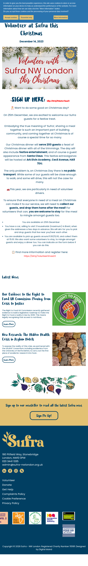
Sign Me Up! (43, 415)
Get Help (7, 489)
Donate (7, 485)
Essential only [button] (26, 17)
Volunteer (8, 480)
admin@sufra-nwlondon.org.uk (22, 464)
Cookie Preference (14, 498)
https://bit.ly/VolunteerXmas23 (58, 101)
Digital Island (45, 549)
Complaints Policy (13, 494)
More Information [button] (60, 17)
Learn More (9, 324)
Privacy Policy (10, 503)
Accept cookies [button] (11, 17)
